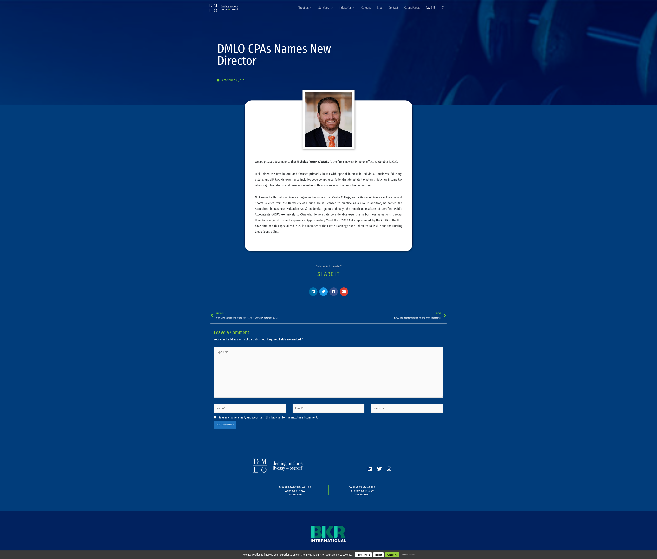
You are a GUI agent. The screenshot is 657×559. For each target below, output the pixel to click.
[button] (443, 8)
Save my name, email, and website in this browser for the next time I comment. (268, 417)
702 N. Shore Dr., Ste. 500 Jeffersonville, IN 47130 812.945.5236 (362, 490)
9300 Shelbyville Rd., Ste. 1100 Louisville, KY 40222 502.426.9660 (295, 490)
